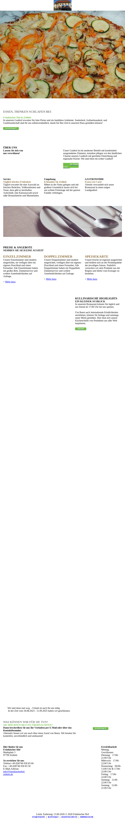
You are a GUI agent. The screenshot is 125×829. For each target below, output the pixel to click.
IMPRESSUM (86, 817)
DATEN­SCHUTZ (69, 817)
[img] (62, 5)
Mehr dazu (10, 281)
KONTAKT (53, 817)
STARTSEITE (38, 817)
